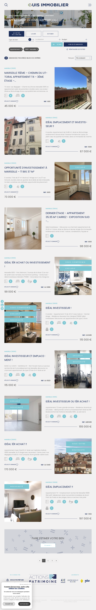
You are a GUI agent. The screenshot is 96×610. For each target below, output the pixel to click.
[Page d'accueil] (48, 5)
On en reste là (24, 584)
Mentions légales (72, 600)
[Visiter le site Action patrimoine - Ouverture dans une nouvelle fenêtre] (43, 584)
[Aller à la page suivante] (56, 560)
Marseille (40, 15)
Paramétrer (9, 604)
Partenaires (81, 600)
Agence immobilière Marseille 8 (19, 15)
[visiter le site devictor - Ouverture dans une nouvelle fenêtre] (73, 581)
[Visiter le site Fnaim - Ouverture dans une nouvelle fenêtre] (81, 581)
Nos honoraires (55, 600)
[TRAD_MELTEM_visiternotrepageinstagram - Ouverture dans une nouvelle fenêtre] (2, 308)
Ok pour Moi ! (24, 604)
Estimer (50, 34)
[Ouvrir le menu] (90, 5)
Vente (34, 15)
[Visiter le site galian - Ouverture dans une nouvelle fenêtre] (87, 581)
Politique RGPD (67, 602)
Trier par (71, 58)
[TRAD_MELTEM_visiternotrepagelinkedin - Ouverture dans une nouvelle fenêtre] (2, 305)
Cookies (75, 601)
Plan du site (63, 600)
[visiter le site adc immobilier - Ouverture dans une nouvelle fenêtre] (63, 581)
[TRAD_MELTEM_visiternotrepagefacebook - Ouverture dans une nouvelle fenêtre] (2, 301)
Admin (88, 600)
